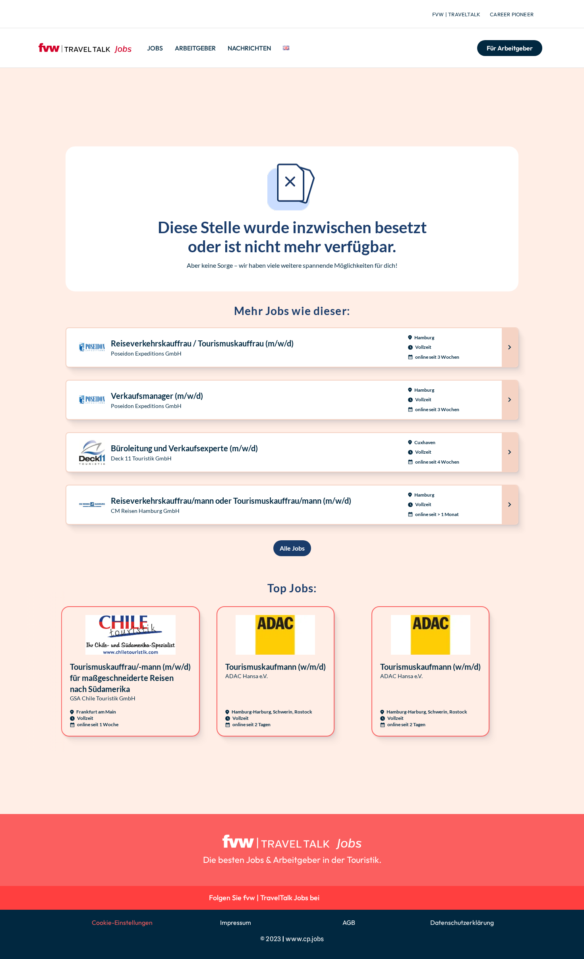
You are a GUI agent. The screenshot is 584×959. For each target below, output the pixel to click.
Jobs (155, 48)
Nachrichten (249, 48)
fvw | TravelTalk (456, 14)
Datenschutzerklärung (462, 922)
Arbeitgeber (195, 48)
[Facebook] (367, 897)
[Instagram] (349, 897)
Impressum (235, 922)
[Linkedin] (331, 897)
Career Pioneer (512, 14)
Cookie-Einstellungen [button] (122, 922)
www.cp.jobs (305, 939)
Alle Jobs (292, 548)
